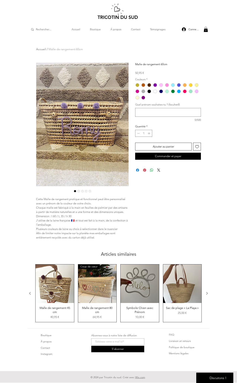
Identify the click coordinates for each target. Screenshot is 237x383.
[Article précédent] (30, 293)
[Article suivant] (207, 293)
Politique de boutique (181, 347)
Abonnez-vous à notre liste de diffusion (114, 335)
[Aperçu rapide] (55, 283)
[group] (118, 293)
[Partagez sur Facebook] (137, 170)
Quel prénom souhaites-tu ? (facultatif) (157, 104)
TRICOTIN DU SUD (118, 17)
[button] (206, 29)
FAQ (171, 334)
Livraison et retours (180, 341)
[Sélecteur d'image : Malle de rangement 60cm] (75, 191)
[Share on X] (158, 170)
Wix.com (140, 377)
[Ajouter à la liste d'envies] (197, 147)
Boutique (46, 335)
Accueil (41, 49)
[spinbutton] (143, 133)
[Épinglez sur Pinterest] (144, 170)
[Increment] (149, 133)
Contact (45, 347)
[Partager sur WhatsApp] (151, 170)
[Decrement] (138, 133)
